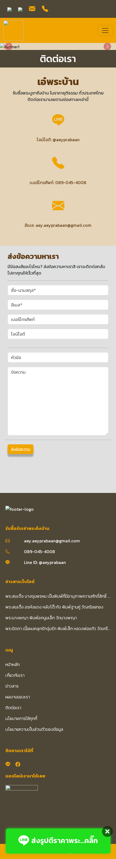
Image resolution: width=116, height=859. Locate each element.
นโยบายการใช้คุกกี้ (21, 718)
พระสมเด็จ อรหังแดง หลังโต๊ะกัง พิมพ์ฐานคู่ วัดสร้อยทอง (54, 607)
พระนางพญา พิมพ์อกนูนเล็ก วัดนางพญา (41, 617)
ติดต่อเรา (13, 707)
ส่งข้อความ (20, 449)
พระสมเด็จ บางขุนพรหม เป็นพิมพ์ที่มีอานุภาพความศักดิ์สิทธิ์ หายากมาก (58, 596)
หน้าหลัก (12, 664)
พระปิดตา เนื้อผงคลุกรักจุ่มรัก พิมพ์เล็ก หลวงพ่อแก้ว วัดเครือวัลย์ (58, 628)
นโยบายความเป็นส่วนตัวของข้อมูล (34, 729)
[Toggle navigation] (105, 30)
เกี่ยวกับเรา (15, 675)
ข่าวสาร (12, 686)
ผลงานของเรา (17, 697)
